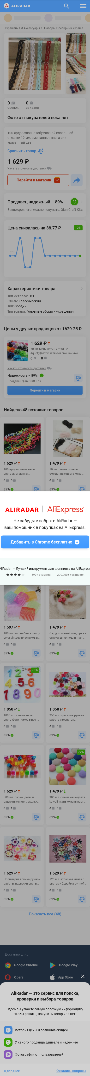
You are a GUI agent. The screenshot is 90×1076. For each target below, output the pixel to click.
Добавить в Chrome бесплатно (41, 541)
